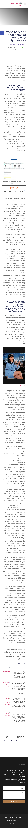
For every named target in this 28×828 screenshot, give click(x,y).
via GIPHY (21, 386)
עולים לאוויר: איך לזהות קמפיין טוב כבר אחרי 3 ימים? (18, 698)
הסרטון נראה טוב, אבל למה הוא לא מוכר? (19, 668)
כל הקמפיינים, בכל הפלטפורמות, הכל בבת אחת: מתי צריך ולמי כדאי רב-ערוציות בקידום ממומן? (18, 684)
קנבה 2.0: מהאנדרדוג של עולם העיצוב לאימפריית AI (19, 713)
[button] (2, 33)
